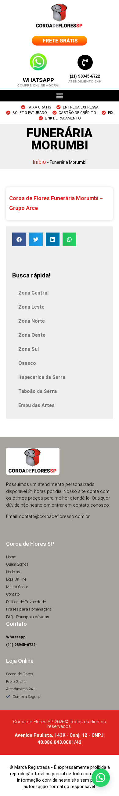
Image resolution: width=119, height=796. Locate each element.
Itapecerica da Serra (41, 377)
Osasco (27, 363)
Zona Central (33, 293)
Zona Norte (31, 321)
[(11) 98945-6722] (85, 62)
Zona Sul (28, 349)
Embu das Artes (36, 405)
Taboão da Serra (37, 391)
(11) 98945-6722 (85, 76)
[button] (59, 96)
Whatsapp (38, 80)
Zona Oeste (31, 335)
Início (39, 162)
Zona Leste (31, 307)
